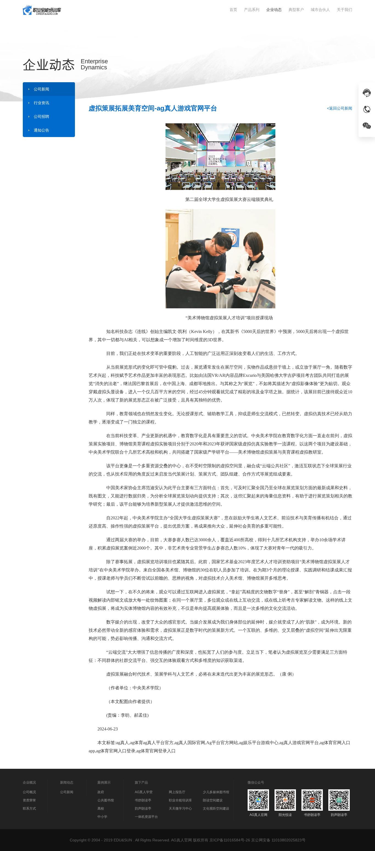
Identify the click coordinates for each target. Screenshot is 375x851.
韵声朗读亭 (143, 808)
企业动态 (274, 9)
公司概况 (29, 792)
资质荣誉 (29, 800)
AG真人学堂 (144, 792)
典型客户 (296, 9)
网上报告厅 (177, 792)
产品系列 (251, 9)
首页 (233, 9)
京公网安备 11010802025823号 (278, 840)
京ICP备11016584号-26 (229, 840)
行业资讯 (41, 103)
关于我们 (344, 9)
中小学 (102, 817)
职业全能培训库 (180, 800)
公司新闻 (41, 89)
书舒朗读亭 (143, 800)
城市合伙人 (320, 9)
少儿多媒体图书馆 (216, 792)
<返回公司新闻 (339, 108)
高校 (100, 808)
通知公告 (41, 130)
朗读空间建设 (213, 800)
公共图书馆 (105, 800)
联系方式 (29, 808)
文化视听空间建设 (216, 808)
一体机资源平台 (146, 817)
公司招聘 (41, 116)
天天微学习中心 (180, 808)
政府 (100, 792)
